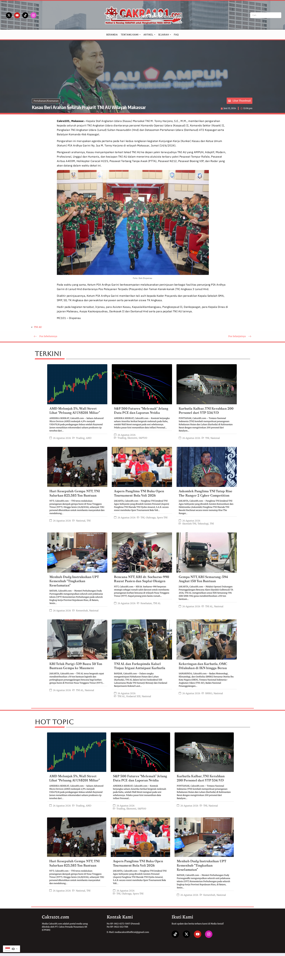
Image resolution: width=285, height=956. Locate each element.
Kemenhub (82, 610)
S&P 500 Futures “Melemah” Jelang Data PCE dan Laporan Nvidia (141, 410)
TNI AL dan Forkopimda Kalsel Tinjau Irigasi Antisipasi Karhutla (139, 666)
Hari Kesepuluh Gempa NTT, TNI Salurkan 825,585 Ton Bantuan (74, 493)
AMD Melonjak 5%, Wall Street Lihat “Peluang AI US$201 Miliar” (74, 410)
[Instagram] (33, 15)
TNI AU (38, 327)
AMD (88, 438)
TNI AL (157, 603)
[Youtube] (17, 15)
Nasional (215, 438)
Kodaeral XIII (133, 696)
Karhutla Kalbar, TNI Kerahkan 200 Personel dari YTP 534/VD (206, 410)
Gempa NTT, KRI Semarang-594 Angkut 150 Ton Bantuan (203, 579)
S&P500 (143, 438)
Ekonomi (132, 438)
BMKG (208, 693)
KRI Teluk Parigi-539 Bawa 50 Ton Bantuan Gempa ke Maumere (75, 666)
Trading (80, 438)
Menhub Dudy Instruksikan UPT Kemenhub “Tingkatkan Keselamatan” (74, 581)
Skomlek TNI (189, 524)
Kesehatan (146, 603)
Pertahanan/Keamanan (46, 100)
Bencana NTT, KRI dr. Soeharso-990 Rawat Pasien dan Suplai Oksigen (141, 579)
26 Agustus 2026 (62, 438)
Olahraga (151, 517)
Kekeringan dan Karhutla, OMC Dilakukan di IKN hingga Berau (203, 666)
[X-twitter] (9, 15)
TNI (207, 438)
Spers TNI (162, 517)
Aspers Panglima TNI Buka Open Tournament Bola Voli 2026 (139, 493)
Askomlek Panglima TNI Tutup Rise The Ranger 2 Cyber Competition (205, 493)
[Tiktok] (25, 15)
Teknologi (203, 524)
